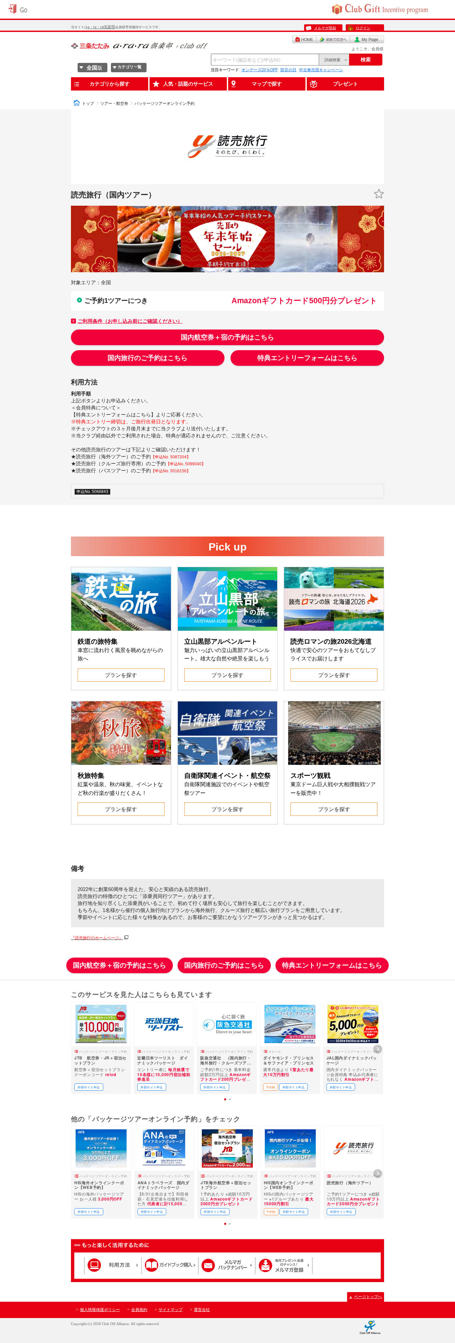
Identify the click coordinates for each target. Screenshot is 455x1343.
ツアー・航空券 (114, 103)
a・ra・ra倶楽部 (101, 27)
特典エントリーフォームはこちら (307, 357)
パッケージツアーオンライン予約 (165, 103)
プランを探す (121, 675)
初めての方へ (333, 39)
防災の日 (288, 70)
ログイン (363, 28)
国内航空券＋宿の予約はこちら (227, 337)
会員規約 (139, 1309)
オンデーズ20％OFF (259, 70)
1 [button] (225, 1099)
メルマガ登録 (325, 28)
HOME (304, 39)
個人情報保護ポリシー (100, 1309)
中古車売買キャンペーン (321, 70)
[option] (101, 1048)
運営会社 (202, 1309)
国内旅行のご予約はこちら (148, 357)
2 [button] (230, 1099)
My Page (367, 39)
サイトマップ (171, 1309)
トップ (88, 103)
